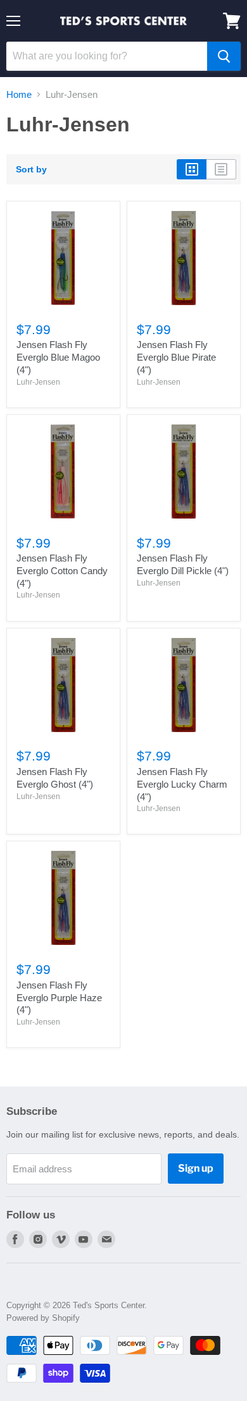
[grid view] (191, 169)
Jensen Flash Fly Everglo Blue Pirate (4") (176, 357)
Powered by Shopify (43, 1318)
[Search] (224, 56)
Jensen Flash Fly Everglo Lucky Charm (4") (182, 784)
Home (19, 94)
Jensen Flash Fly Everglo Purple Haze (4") (59, 997)
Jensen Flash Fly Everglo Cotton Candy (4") (62, 570)
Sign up (195, 1168)
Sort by (31, 169)
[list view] (221, 169)
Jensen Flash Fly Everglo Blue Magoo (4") (58, 357)
